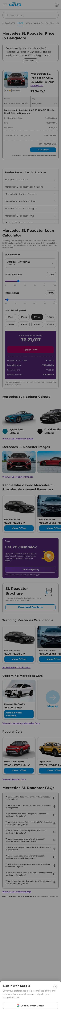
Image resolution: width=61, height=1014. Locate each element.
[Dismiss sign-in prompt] (30, 507)
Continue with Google (33, 1005)
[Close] (55, 986)
